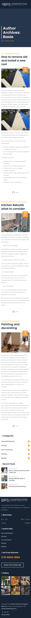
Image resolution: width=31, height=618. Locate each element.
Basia (17, 192)
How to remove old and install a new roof (14, 60)
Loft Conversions (7, 54)
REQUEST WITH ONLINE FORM (12, 565)
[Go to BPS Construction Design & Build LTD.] (1, 41)
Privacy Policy (6, 615)
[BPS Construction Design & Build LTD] (15, 4)
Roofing (17, 54)
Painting (24, 202)
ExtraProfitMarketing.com (8, 609)
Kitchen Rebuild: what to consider (13, 207)
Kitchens (17, 202)
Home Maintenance (7, 202)
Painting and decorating (10, 326)
